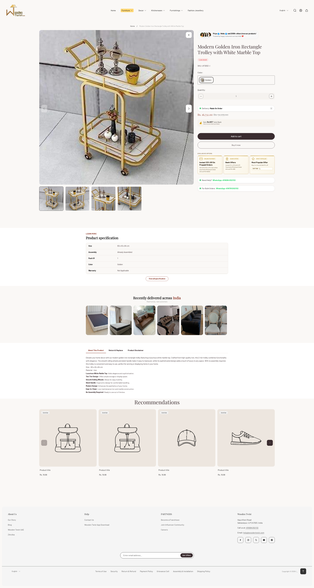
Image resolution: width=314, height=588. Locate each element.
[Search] (295, 10)
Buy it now (236, 145)
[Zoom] (189, 35)
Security (114, 571)
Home (132, 26)
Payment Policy (146, 571)
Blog (10, 525)
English (282, 10)
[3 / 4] (103, 199)
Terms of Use (101, 571)
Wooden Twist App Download (96, 525)
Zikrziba (11, 534)
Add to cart (236, 136)
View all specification (157, 279)
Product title (45, 470)
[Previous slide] (44, 109)
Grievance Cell (163, 571)
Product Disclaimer (136, 350)
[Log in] (300, 10)
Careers (164, 529)
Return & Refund (129, 571)
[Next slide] (189, 109)
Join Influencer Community (172, 525)
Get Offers (186, 555)
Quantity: (201, 90)
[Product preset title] (68, 438)
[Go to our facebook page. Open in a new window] (240, 540)
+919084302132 (252, 528)
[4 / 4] (130, 199)
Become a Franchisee (170, 520)
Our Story (12, 520)
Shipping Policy (203, 571)
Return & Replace (116, 350)
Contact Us (89, 520)
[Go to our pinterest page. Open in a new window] (272, 540)
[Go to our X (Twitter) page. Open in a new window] (256, 540)
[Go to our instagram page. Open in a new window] (248, 540)
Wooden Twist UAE (16, 529)
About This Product (96, 350)
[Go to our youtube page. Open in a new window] (264, 540)
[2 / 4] (77, 199)
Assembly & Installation (183, 571)
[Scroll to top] (303, 571)
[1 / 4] (51, 199)
